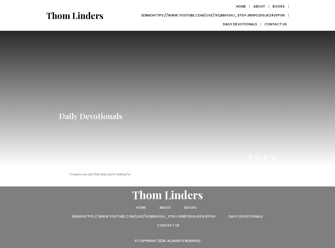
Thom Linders (75, 15)
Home (241, 6)
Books (279, 6)
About (259, 6)
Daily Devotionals (240, 24)
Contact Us (276, 24)
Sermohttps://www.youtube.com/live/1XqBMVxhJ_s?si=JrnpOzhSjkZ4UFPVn (213, 15)
